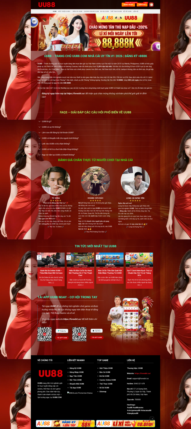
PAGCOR (50, 66)
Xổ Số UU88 (127, 11)
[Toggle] (39, 121)
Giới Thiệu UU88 (64, 11)
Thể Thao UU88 (116, 11)
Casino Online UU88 (91, 11)
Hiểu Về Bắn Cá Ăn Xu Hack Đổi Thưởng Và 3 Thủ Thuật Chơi (80, 273)
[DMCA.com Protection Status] (80, 393)
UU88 (54, 11)
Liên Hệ (135, 11)
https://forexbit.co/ (76, 93)
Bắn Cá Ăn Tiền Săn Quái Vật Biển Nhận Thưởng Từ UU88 (110, 272)
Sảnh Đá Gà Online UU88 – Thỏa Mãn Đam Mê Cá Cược (51, 272)
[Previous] (37, 271)
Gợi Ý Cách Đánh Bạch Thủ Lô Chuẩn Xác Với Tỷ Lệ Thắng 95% (139, 273)
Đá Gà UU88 (104, 11)
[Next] (153, 271)
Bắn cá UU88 (77, 11)
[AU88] (65, 423)
